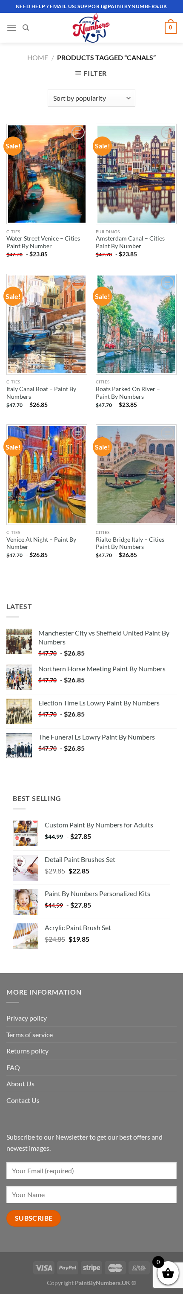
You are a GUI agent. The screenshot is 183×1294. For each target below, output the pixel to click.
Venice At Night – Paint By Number (41, 543)
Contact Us (23, 1100)
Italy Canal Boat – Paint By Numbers (41, 393)
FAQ (13, 1067)
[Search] (26, 28)
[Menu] (11, 27)
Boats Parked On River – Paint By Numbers (128, 393)
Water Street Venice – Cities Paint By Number (43, 242)
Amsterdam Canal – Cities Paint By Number (130, 242)
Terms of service (29, 1034)
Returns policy (27, 1051)
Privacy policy (26, 1018)
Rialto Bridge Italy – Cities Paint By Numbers (130, 543)
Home (37, 57)
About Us (20, 1083)
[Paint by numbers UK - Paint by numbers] (91, 28)
